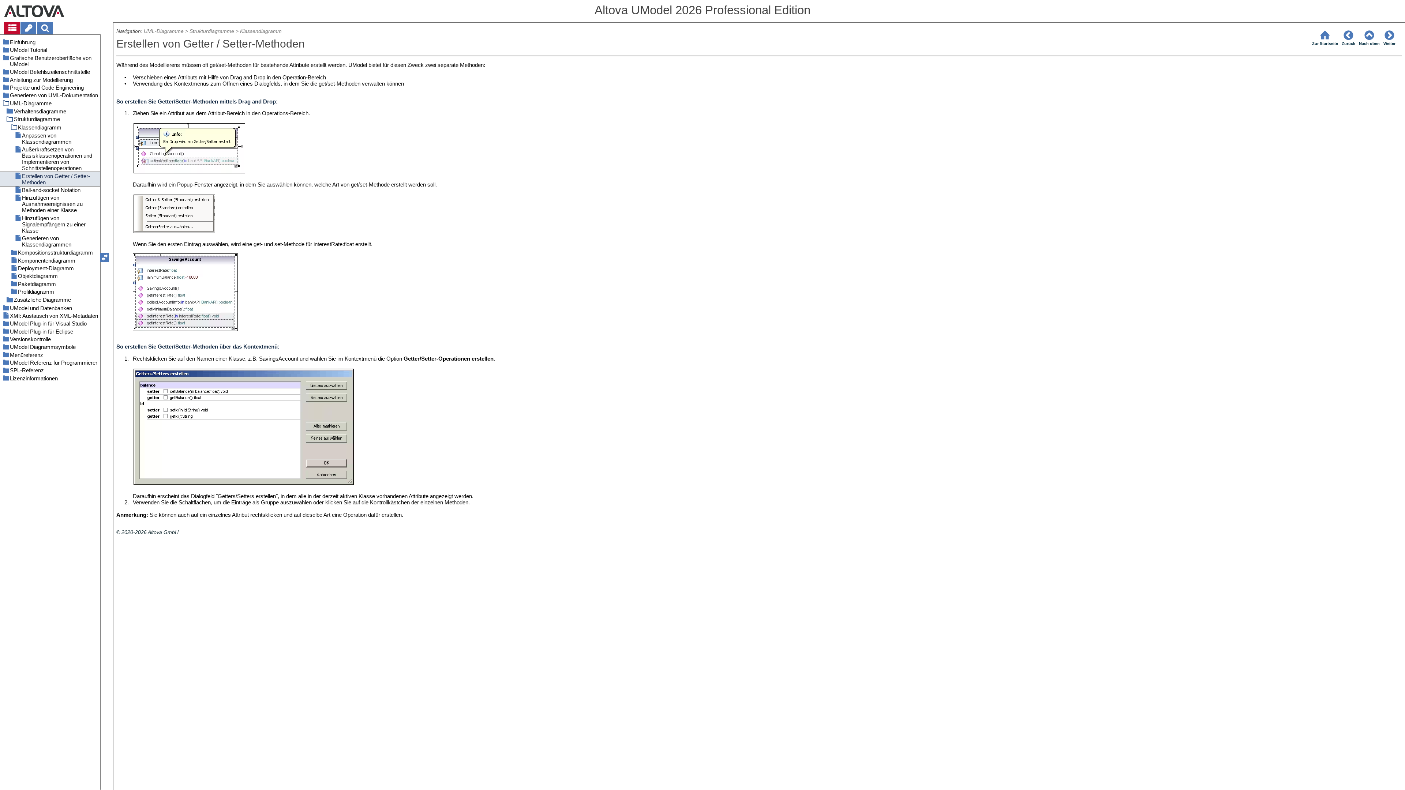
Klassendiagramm (261, 31)
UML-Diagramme (164, 31)
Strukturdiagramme (212, 31)
